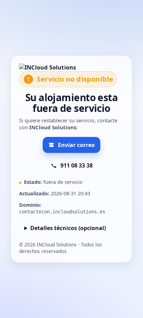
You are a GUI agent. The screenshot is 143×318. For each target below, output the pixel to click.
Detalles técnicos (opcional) (68, 228)
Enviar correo (76, 145)
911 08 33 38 (76, 165)
